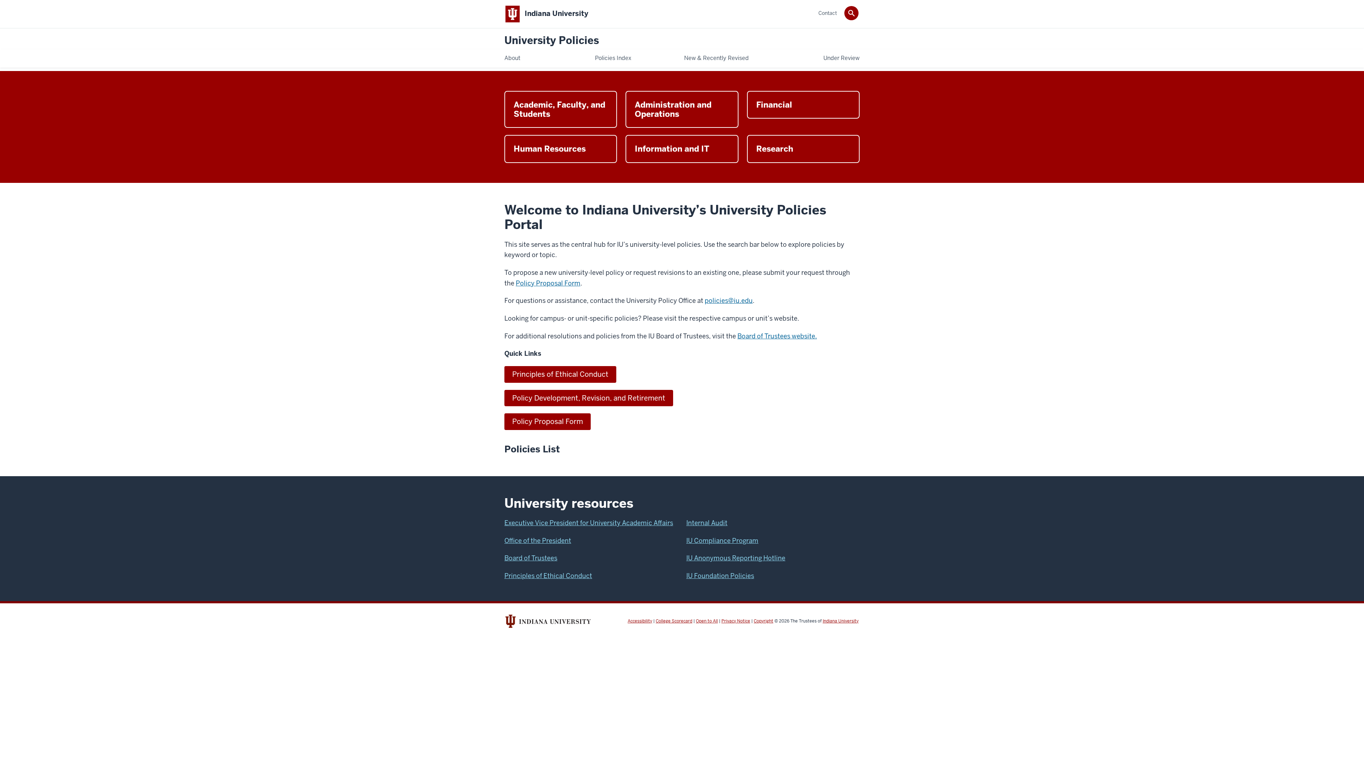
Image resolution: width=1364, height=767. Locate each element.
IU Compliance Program (722, 541)
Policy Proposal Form (548, 283)
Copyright (763, 621)
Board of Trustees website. (777, 336)
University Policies (551, 41)
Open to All (707, 621)
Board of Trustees (530, 558)
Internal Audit (706, 523)
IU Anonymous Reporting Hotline (735, 558)
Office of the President (537, 541)
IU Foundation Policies (720, 576)
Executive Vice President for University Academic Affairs (588, 523)
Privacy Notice (735, 621)
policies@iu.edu (729, 301)
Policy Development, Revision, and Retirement (588, 398)
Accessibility (640, 621)
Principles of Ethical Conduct (560, 374)
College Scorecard (674, 621)
